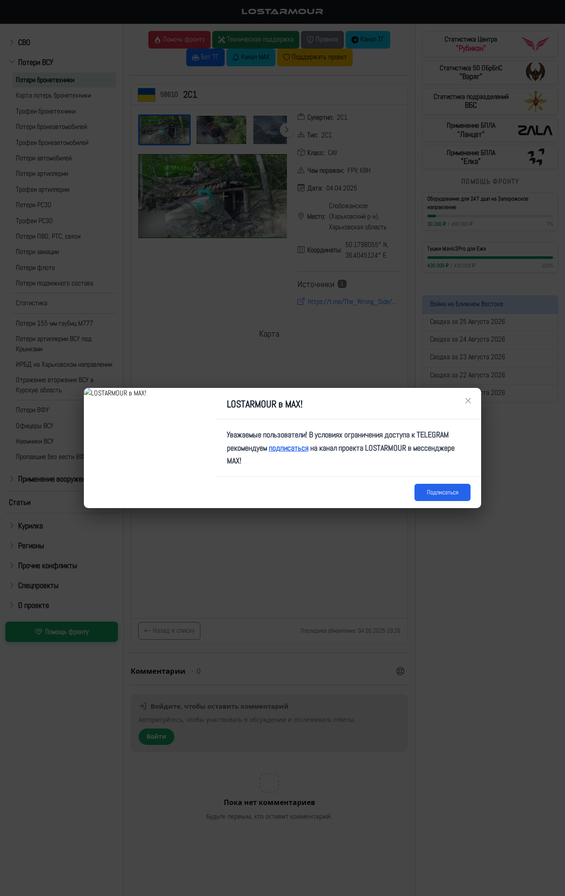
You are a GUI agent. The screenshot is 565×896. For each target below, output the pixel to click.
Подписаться (442, 492)
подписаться (289, 448)
